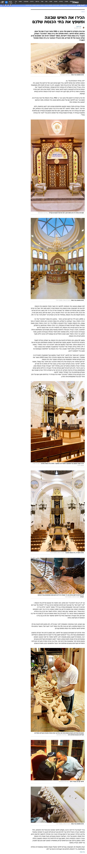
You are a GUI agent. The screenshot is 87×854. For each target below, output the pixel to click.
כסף (46, 1)
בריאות (37, 1)
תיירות (31, 1)
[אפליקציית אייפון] (8, 5)
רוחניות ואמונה (63, 5)
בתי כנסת (82, 852)
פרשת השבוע (36, 5)
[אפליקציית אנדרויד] (10, 5)
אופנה (20, 1)
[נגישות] (2, 2)
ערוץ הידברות (72, 5)
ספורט (66, 1)
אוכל (42, 1)
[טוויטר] (6, 5)
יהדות (42, 5)
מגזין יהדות (56, 5)
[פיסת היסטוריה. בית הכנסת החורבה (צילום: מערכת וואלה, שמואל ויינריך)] (58, 512)
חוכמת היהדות (48, 5)
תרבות (55, 1)
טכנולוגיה (26, 1)
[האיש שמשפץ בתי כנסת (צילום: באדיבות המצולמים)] (58, 59)
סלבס (50, 1)
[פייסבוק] (3, 5)
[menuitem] (65, 2)
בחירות (61, 1)
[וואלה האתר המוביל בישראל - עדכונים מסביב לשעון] (75, 2)
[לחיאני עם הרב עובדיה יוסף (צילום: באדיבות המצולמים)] (58, 761)
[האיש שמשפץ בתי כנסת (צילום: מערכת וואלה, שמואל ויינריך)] (58, 260)
